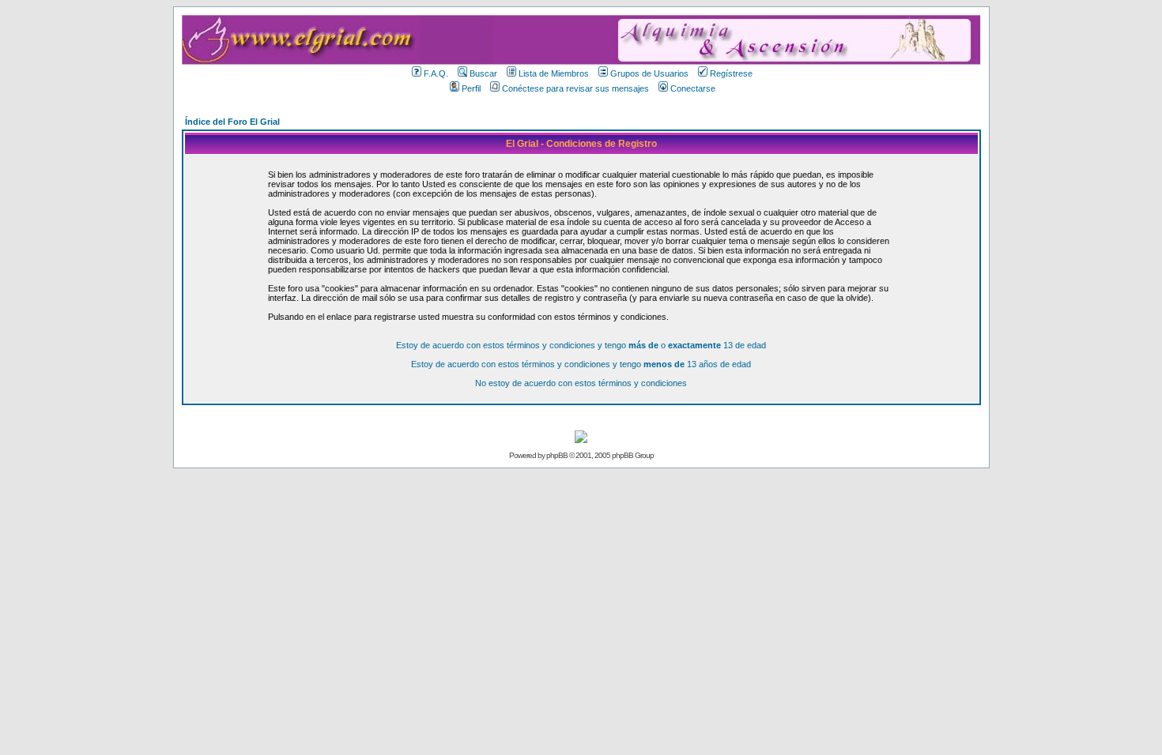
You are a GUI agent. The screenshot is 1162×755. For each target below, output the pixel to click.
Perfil (471, 88)
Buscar (483, 73)
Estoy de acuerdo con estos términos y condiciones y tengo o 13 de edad (581, 345)
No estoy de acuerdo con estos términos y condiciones (581, 383)
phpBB (557, 455)
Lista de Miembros (554, 73)
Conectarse (692, 88)
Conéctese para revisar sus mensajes (575, 88)
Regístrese (731, 73)
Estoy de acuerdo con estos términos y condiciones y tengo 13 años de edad (581, 364)
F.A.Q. (436, 73)
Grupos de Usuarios (649, 73)
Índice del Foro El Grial (232, 121)
